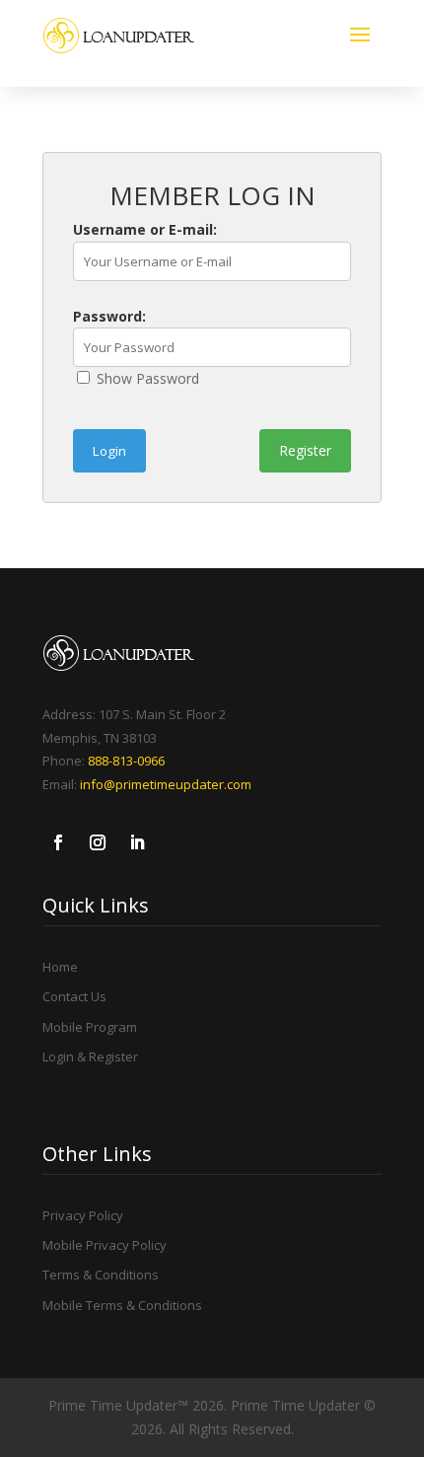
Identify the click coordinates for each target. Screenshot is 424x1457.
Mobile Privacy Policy (104, 1245)
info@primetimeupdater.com (165, 784)
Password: (109, 316)
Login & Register (90, 1056)
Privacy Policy (82, 1215)
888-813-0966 (126, 760)
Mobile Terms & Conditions (122, 1305)
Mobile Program (89, 1027)
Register (305, 450)
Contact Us (74, 996)
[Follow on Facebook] (58, 842)
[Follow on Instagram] (97, 842)
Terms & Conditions (100, 1274)
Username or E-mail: (145, 229)
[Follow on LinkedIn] (137, 842)
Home (60, 967)
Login (109, 451)
